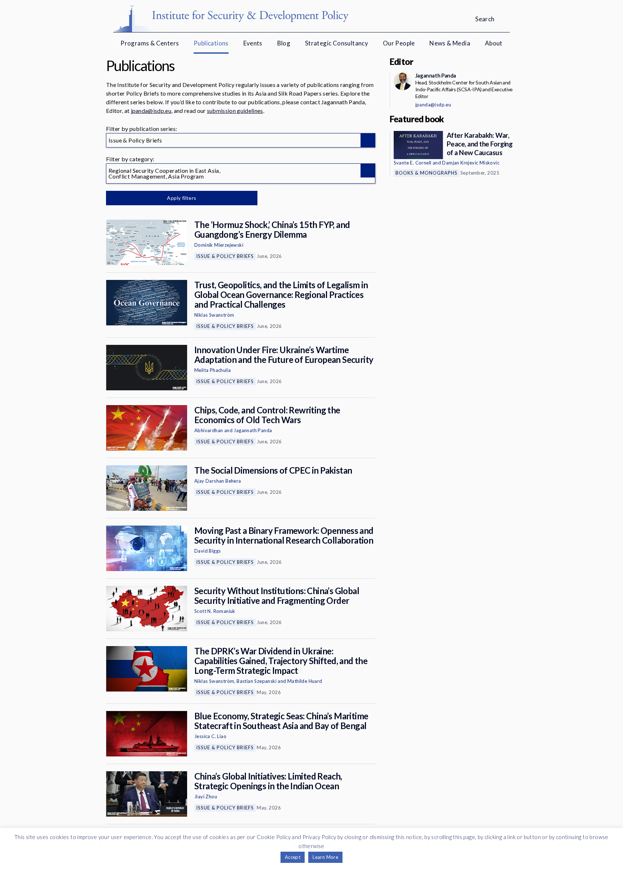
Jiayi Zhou (205, 796)
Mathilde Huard (304, 681)
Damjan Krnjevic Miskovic (470, 163)
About (494, 43)
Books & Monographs (427, 173)
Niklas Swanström (214, 315)
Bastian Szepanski (257, 681)
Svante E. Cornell (413, 163)
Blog (284, 43)
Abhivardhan (208, 430)
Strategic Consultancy (336, 43)
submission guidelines (235, 110)
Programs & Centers (149, 43)
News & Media (449, 43)
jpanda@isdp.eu (151, 110)
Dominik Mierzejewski (218, 245)
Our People (399, 43)
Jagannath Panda (253, 430)
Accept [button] (292, 857)
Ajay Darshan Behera (217, 481)
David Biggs (207, 551)
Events (252, 43)
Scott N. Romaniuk (214, 611)
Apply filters (181, 198)
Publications (211, 43)
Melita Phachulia (212, 370)
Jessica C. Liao (210, 736)
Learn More (325, 857)
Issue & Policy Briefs (225, 256)
